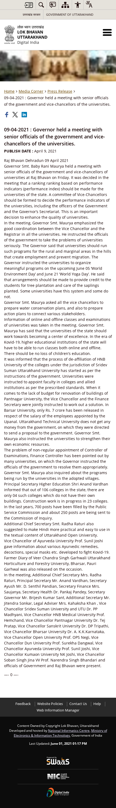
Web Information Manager (58, 710)
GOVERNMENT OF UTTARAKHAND (69, 14)
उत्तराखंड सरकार (31, 14)
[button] (107, 32)
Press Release (59, 91)
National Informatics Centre (69, 730)
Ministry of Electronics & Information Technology (60, 732)
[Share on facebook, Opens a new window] (7, 114)
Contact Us (78, 703)
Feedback (23, 703)
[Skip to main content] (29, 5)
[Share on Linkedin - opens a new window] (25, 114)
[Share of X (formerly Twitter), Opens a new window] (15, 114)
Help (97, 703)
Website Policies (50, 703)
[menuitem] (41, 4)
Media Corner (31, 91)
